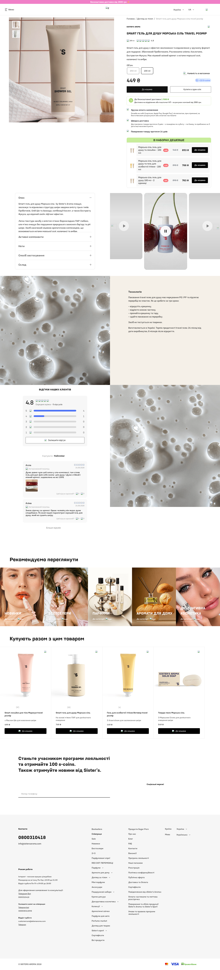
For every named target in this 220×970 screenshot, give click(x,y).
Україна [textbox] (180, 829)
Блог (130, 839)
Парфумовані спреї (101, 858)
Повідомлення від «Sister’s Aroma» (144, 892)
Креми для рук (99, 897)
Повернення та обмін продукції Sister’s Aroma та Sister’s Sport (143, 905)
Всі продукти (98, 940)
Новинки (96, 843)
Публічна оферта (136, 877)
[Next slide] (216, 227)
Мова (167, 834)
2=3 (93, 853)
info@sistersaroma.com (29, 843)
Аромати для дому (100, 872)
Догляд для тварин (101, 926)
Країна (168, 829)
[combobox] (187, 829)
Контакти (132, 848)
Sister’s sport (98, 930)
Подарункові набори (101, 892)
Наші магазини (135, 863)
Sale (94, 839)
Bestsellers (97, 829)
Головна (131, 18)
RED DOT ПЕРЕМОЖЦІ (102, 863)
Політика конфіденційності (141, 872)
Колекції (96, 906)
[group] (32, 485)
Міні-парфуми (98, 882)
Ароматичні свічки (100, 911)
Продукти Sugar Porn (138, 829)
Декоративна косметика (104, 901)
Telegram (22, 924)
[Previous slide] (114, 227)
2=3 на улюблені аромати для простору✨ (110, 2)
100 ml (147, 71)
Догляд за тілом (145, 18)
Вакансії (132, 853)
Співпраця (97, 834)
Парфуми (96, 868)
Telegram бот (24, 893)
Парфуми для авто (100, 916)
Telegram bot (23, 907)
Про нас (132, 834)
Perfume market (99, 921)
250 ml (133, 71)
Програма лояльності (138, 858)
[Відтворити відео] (124, 226)
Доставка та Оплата (138, 882)
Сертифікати (98, 935)
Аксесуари (97, 887)
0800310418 (32, 837)
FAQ (130, 843)
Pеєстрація (133, 868)
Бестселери (97, 848)
